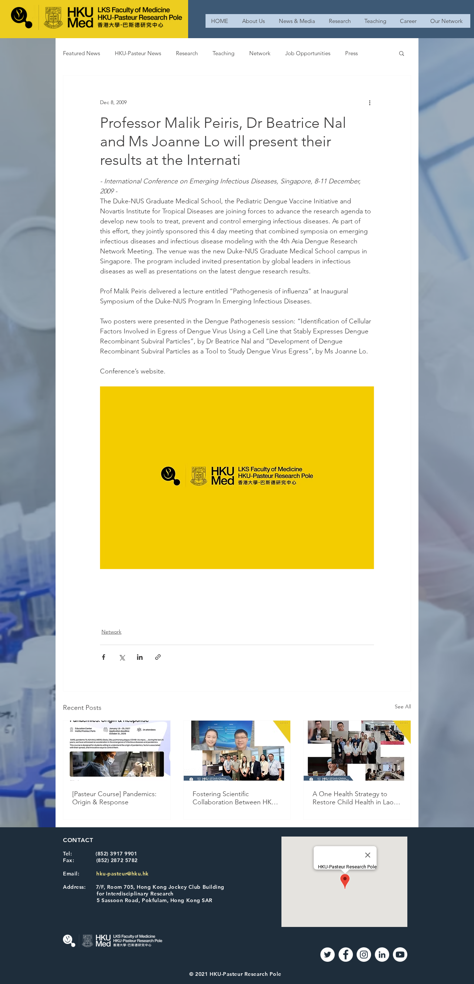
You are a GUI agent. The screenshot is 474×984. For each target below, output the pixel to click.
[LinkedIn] (382, 954)
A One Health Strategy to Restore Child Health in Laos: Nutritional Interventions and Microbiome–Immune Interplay (355, 798)
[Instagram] (364, 954)
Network (259, 53)
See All (403, 706)
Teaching (223, 53)
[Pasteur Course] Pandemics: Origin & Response (114, 798)
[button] (401, 53)
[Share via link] (157, 657)
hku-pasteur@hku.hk (122, 873)
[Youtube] (400, 954)
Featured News (81, 53)
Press (351, 53)
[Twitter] (327, 954)
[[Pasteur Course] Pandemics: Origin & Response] (116, 751)
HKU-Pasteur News (138, 53)
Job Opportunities (307, 53)
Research (187, 53)
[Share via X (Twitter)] (121, 657)
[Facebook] (345, 954)
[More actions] (369, 102)
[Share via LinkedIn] (139, 657)
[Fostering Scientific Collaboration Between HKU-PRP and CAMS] (237, 751)
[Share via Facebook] (103, 657)
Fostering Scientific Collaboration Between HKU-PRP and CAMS (235, 798)
